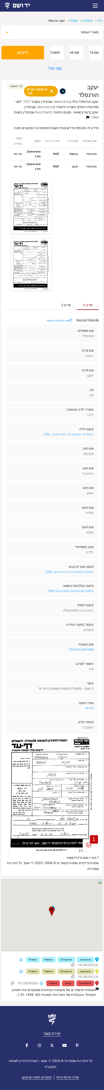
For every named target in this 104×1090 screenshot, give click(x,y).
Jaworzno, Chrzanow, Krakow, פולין (69, 434)
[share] (63, 91)
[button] (95, 6)
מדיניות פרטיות (67, 1077)
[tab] (88, 305)
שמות (74, 20)
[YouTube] (64, 1045)
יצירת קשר (52, 1033)
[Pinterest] (77, 1045)
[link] (22, 5)
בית (100, 20)
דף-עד (89, 708)
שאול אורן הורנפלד (81, 649)
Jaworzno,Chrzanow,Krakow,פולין (70, 572)
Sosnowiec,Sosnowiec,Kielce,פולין (70, 591)
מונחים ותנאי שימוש (37, 1077)
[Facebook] (27, 1045)
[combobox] (56, 32)
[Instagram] (39, 1045)
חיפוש (22, 52)
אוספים (88, 20)
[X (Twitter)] (52, 1045)
